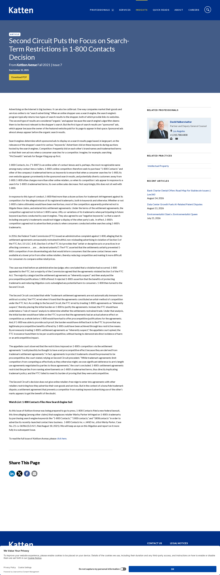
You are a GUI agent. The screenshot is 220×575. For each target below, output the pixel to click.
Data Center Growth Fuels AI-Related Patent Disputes (174, 204)
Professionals (100, 10)
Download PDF (19, 77)
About (179, 10)
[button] (12, 474)
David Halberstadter (181, 121)
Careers (193, 10)
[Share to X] (19, 474)
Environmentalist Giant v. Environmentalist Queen (172, 214)
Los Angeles (178, 131)
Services (125, 10)
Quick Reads (161, 10)
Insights (142, 10)
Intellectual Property (158, 165)
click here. (62, 438)
